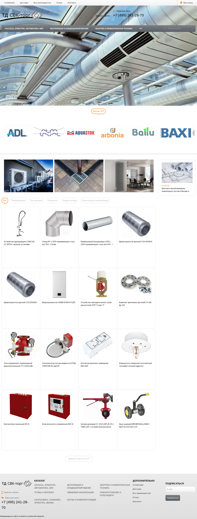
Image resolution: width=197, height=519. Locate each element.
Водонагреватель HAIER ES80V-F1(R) (58, 302)
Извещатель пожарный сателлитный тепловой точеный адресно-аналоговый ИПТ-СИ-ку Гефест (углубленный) (135, 364)
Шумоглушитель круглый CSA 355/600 (20, 302)
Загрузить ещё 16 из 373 (79, 459)
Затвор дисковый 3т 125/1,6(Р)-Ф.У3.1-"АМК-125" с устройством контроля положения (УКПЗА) (97, 425)
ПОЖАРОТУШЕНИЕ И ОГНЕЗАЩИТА (110, 494)
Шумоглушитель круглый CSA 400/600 (135, 242)
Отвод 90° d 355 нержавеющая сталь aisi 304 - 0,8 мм (58, 243)
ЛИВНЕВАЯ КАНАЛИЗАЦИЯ (80, 492)
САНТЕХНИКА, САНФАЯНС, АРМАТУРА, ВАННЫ (47, 501)
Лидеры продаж (70, 200)
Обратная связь (123, 11)
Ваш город (188, 3)
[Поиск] (165, 28)
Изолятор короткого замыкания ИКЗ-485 (94, 364)
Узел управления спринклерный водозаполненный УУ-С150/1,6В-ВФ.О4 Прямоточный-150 (18, 364)
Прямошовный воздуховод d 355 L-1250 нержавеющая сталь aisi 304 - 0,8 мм (98, 243)
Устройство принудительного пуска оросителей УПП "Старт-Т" (96, 303)
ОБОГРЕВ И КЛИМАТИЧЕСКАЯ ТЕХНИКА (114, 29)
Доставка (24, 3)
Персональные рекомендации (95, 200)
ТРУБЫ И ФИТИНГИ (44, 492)
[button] (94, 101)
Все (4, 200)
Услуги (59, 3)
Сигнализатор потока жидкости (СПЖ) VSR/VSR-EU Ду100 (59, 364)
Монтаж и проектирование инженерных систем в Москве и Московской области (175, 190)
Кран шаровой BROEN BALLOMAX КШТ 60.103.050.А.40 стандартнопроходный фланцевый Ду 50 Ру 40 (136, 425)
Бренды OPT (98, 111)
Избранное (52, 200)
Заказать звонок (103, 16)
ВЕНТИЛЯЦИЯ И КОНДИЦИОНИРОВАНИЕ (69, 29)
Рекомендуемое (19, 200)
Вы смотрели (36, 200)
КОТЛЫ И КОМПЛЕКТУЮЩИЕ (81, 500)
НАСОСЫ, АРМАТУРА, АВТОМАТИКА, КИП (24, 29)
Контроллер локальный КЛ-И (16, 424)
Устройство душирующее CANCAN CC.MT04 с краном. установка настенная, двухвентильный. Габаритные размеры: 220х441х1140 (20, 243)
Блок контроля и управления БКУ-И (57, 424)
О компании (9, 3)
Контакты (72, 3)
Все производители (42, 3)
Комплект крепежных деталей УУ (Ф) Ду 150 (135, 303)
